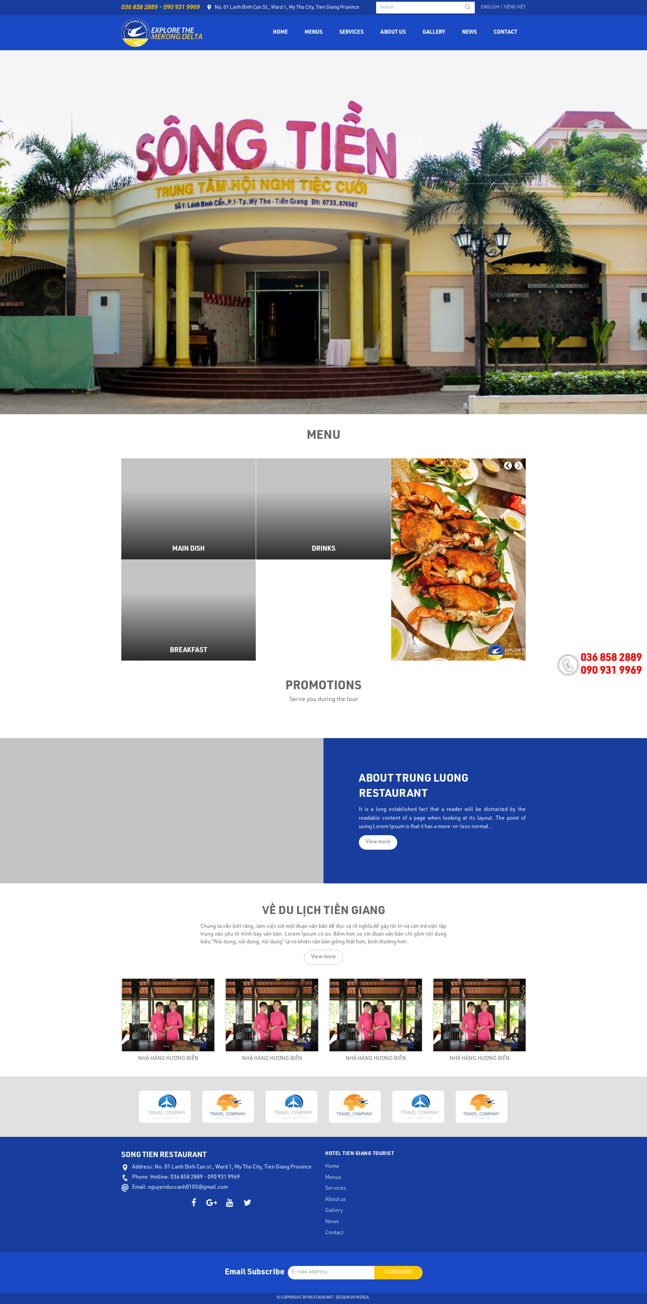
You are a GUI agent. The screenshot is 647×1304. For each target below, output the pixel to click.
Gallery (434, 32)
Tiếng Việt (514, 7)
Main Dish (188, 549)
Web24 (362, 1298)
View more (188, 509)
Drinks (323, 549)
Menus (313, 32)
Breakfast (188, 650)
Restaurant (320, 1298)
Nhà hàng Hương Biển (168, 1059)
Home (280, 32)
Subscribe (398, 1272)
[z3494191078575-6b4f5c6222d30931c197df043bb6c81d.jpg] (458, 559)
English (490, 7)
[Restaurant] (161, 33)
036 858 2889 (139, 6)
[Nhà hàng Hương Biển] (168, 1014)
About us (393, 32)
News (469, 32)
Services (351, 32)
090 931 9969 (181, 6)
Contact (505, 32)
